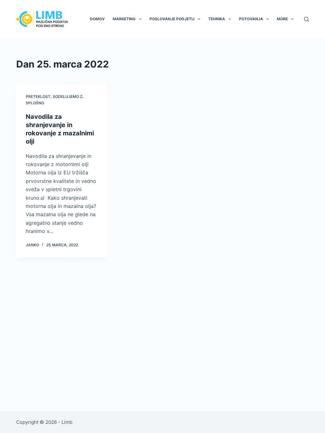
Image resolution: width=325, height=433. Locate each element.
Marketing (124, 18)
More (282, 18)
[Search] (306, 19)
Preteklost (38, 96)
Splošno (35, 102)
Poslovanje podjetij (172, 18)
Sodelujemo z (68, 96)
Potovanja (251, 18)
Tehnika (216, 18)
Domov (97, 18)
